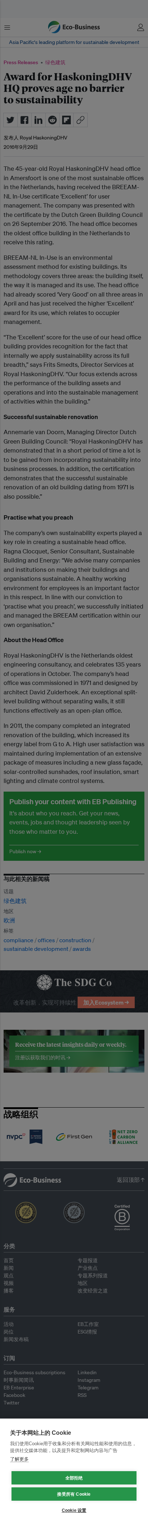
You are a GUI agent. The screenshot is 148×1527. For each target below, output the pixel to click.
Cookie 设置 (74, 1510)
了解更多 (19, 1459)
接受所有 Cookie (74, 1494)
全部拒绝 (74, 1478)
